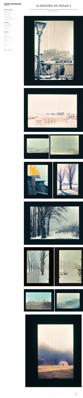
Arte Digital (6, 31)
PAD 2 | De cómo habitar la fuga (9, 10)
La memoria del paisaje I (7, 24)
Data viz (5, 35)
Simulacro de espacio (7, 16)
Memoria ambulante (7, 15)
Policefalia (5, 39)
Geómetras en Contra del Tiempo (9, 37)
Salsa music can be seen (7, 38)
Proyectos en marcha (8, 9)
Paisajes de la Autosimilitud (8, 19)
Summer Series (6, 34)
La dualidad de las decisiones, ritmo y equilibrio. (11, 18)
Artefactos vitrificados (7, 23)
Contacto (5, 45)
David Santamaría (12, 4)
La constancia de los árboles (8, 17)
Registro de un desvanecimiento (8, 14)
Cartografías (6, 40)
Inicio (5, 8)
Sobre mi (5, 44)
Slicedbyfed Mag (6, 36)
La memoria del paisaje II (7, 25)
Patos (5, 26)
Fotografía (6, 22)
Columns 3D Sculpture (7, 41)
